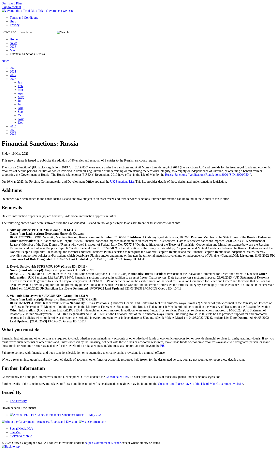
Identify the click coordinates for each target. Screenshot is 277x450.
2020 (13, 67)
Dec (20, 122)
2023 (13, 46)
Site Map (15, 432)
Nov (21, 119)
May (13, 50)
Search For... (10, 32)
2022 (13, 75)
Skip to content (11, 7)
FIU (162, 345)
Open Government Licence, (104, 443)
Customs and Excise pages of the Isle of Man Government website (200, 383)
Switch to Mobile (21, 436)
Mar (20, 89)
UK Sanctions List (122, 181)
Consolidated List (117, 376)
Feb (20, 86)
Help (13, 21)
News (13, 43)
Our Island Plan (12, 3)
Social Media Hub (21, 428)
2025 (13, 130)
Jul (19, 104)
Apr (20, 93)
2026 (13, 133)
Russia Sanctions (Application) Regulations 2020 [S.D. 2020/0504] (208, 174)
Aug (21, 108)
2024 (13, 126)
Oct (20, 115)
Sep (20, 111)
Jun (20, 100)
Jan (20, 82)
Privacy (14, 25)
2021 (13, 71)
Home (14, 39)
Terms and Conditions (24, 17)
